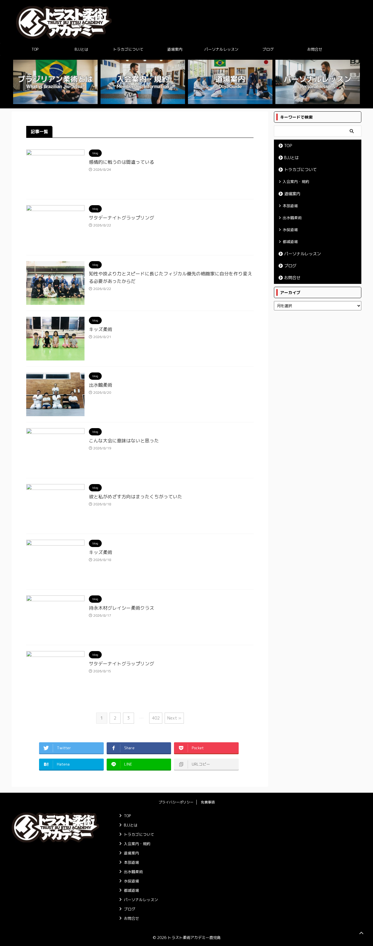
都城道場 (290, 241)
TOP (34, 49)
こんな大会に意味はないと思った (124, 440)
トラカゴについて (128, 49)
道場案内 (174, 49)
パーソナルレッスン (221, 49)
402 (156, 718)
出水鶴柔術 (100, 385)
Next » (174, 718)
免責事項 (208, 802)
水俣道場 (290, 229)
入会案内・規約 (296, 181)
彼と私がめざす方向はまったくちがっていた (135, 496)
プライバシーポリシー (176, 802)
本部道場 (290, 205)
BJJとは (81, 49)
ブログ (268, 49)
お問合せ (314, 49)
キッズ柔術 (100, 329)
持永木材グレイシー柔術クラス (121, 608)
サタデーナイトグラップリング (121, 217)
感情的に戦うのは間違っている (121, 162)
